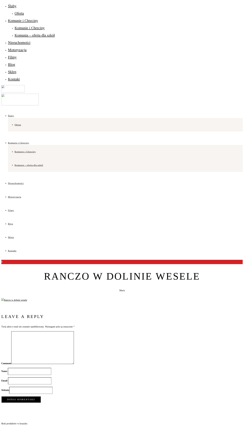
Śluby (12, 6)
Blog (11, 64)
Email (4, 380)
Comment (6, 363)
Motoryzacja (17, 50)
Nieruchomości (19, 42)
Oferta (19, 13)
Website (5, 390)
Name (4, 371)
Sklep (12, 72)
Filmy (12, 57)
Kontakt (14, 79)
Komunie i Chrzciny (23, 20)
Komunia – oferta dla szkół (35, 35)
